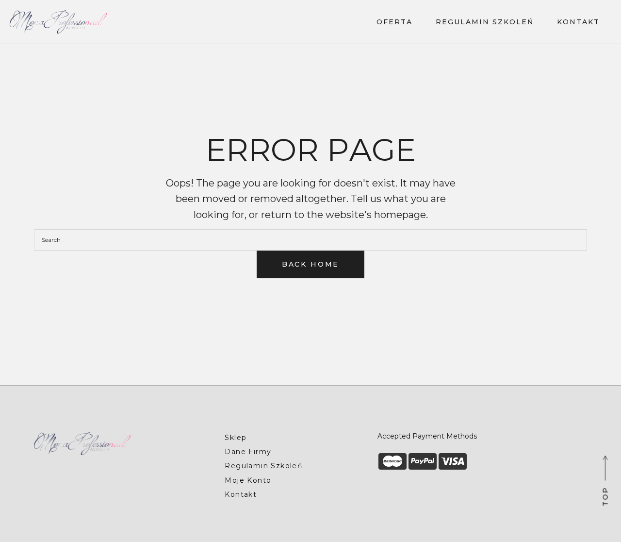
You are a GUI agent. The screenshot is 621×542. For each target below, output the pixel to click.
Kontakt (241, 494)
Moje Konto (248, 480)
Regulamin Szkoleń (263, 465)
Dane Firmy (248, 451)
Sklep (235, 437)
